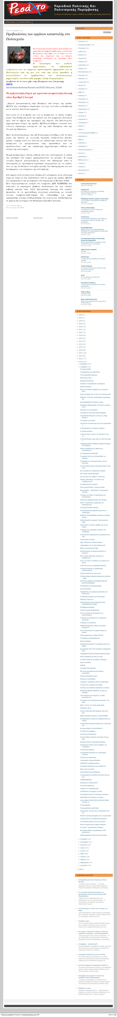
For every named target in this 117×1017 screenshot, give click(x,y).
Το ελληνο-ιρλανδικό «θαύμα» (89, 507)
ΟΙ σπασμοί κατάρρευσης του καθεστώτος (93, 766)
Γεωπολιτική (82, 82)
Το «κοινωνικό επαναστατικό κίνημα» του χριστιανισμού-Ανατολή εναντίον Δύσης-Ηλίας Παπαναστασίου (92, 894)
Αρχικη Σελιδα (10, 22)
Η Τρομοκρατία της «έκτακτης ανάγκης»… (93, 428)
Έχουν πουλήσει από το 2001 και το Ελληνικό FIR (95, 394)
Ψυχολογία (81, 99)
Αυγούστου (84, 845)
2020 (80, 332)
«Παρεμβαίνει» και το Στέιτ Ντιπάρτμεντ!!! (92, 545)
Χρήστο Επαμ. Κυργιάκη (88, 249)
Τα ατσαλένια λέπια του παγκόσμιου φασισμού (94, 794)
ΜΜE (80, 139)
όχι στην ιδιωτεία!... (86, 589)
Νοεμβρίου (84, 367)
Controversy (85, 217)
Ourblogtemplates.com (29, 1014)
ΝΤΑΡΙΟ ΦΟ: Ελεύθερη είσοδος (89, 763)
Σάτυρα (80, 85)
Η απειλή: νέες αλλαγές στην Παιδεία (91, 685)
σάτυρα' (80, 173)
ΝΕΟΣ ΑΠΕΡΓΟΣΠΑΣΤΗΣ (89, 299)
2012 (80, 356)
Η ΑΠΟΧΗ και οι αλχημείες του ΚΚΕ (91, 791)
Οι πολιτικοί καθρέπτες (87, 785)
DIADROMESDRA (86, 228)
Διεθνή (80, 51)
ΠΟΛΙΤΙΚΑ (81, 143)
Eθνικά (80, 126)
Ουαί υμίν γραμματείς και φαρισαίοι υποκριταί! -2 (93, 965)
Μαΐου (82, 854)
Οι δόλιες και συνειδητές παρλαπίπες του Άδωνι (94, 688)
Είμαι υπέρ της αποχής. (87, 769)
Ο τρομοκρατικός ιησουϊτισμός (89, 808)
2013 (80, 353)
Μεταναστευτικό (83, 72)
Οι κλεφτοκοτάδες (85, 369)
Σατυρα (80, 153)
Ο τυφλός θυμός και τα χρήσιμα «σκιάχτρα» (93, 659)
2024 (80, 321)
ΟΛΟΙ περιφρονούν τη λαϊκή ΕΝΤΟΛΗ (91, 635)
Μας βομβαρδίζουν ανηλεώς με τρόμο (91, 402)
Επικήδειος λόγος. (85, 708)
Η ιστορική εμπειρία (86, 431)
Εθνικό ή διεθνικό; (85, 386)
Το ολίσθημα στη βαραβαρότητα (90, 638)
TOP (115, 1014)
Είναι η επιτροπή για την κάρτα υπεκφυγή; (93, 824)
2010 (80, 362)
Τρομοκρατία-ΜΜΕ (84, 45)
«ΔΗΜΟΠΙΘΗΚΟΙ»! (86, 780)
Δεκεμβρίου (84, 364)
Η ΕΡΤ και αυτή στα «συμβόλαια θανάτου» (93, 565)
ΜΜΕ (80, 92)
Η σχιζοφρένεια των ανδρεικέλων (90, 372)
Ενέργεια (81, 95)
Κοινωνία (81, 75)
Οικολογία (81, 106)
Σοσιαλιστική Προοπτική (88, 184)
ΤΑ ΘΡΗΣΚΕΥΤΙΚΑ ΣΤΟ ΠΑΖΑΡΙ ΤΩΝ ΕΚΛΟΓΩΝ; (95, 654)
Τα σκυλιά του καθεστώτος (88, 757)
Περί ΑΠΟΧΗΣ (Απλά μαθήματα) (90, 772)
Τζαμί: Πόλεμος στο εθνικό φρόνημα (91, 542)
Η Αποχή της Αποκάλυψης (88, 734)
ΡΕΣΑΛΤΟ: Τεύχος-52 (86, 599)
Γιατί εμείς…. (84, 251)
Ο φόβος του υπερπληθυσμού (89, 788)
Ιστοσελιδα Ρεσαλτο (24, 22)
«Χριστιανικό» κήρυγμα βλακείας (90, 760)
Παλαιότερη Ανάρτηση (65, 218)
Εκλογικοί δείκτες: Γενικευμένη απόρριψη (92, 742)
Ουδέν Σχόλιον (85, 292)
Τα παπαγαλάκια (85, 805)
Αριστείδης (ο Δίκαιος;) (88, 283)
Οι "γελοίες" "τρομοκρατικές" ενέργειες (91, 827)
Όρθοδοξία (81, 156)
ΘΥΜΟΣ (82, 665)
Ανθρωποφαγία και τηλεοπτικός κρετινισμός (93, 835)
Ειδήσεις (81, 112)
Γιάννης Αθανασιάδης (88, 208)
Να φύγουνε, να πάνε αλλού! (89, 783)
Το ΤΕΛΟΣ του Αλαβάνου (88, 731)
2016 (80, 344)
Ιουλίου (82, 848)
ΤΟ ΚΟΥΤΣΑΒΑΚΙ (86, 266)
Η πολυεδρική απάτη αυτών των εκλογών (92, 821)
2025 (80, 318)
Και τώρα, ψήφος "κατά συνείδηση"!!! (91, 728)
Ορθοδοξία (81, 65)
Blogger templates (7, 1014)
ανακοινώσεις (82, 109)
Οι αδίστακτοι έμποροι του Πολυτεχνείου (92, 596)
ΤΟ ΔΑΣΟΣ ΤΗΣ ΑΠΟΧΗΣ (88, 668)
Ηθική (80, 129)
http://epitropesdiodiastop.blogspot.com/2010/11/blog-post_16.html (34, 87)
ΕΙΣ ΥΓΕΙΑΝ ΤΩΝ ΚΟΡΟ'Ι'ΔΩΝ (89, 474)
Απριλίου (83, 857)
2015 (80, 347)
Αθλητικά (81, 78)
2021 (80, 329)
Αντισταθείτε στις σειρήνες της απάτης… (92, 797)
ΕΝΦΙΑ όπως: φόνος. (84, 988)
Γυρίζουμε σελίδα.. (86, 293)
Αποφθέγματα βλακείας (87, 607)
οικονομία (81, 89)
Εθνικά (80, 55)
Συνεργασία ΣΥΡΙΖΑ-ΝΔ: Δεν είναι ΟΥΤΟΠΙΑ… (92, 954)
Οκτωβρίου (84, 839)
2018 (80, 338)
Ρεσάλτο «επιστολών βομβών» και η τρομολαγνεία (95, 816)
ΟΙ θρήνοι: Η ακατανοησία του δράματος (92, 384)
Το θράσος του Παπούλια (88, 623)
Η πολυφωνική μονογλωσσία (89, 453)
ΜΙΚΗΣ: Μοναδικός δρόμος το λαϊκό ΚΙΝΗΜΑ (94, 716)
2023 (80, 324)
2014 (80, 350)
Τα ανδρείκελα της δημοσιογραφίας (91, 586)
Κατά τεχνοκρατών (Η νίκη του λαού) (91, 656)
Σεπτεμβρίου (84, 842)
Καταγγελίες (82, 102)
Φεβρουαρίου (84, 862)
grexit (83, 275)
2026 (80, 315)
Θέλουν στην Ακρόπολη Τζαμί (89, 548)
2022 (80, 327)
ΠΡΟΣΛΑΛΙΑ (85, 257)
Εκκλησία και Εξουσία (86, 381)
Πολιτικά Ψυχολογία (84, 150)
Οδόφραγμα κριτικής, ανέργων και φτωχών (95, 199)
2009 (80, 869)
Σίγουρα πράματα (85, 641)
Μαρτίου (83, 859)
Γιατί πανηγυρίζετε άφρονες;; (89, 375)
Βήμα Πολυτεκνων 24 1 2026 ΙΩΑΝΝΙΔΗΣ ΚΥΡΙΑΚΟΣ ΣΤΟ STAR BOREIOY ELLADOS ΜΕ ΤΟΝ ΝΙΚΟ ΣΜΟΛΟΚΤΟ (94, 231)
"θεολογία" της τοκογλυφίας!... (89, 410)
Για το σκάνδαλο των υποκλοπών (90, 277)
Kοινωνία (81, 116)
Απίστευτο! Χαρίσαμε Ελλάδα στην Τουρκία (93, 500)
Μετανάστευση (82, 170)
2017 (80, 341)
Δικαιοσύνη (81, 136)
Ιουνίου (82, 851)
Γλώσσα (80, 163)
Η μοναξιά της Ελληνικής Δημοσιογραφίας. (93, 413)
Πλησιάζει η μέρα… (84, 921)
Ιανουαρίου (84, 865)
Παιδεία (80, 68)
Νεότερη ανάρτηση (12, 218)
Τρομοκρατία (82, 123)
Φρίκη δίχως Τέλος (86, 378)
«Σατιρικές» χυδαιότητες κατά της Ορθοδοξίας (94, 682)
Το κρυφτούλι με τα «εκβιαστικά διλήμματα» (93, 819)
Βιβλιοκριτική (82, 160)
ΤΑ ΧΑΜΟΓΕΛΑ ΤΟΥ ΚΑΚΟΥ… (89, 484)
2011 (80, 359)
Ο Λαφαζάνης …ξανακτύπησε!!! (87, 944)
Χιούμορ (81, 62)
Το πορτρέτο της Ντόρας (87, 420)
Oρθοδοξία (81, 146)
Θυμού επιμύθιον (85, 662)
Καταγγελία (81, 119)
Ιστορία (80, 58)
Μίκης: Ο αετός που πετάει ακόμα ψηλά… (93, 705)
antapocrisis (85, 189)
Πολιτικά (81, 41)
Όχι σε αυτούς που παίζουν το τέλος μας (92, 476)
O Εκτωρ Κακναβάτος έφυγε (88, 676)
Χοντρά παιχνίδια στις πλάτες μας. (90, 573)
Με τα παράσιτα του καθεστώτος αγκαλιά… (93, 471)
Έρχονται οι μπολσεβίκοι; (88, 679)
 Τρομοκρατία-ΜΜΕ (87, 133)
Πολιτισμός (81, 48)
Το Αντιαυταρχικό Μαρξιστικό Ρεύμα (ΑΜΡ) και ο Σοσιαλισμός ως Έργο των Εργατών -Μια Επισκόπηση (94, 220)
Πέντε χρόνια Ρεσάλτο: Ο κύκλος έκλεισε (92, 487)
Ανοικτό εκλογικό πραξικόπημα (89, 610)
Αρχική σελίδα (38, 218)
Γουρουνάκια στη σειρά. (87, 539)
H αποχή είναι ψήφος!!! (87, 750)
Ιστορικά (81, 166)
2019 (80, 335)
